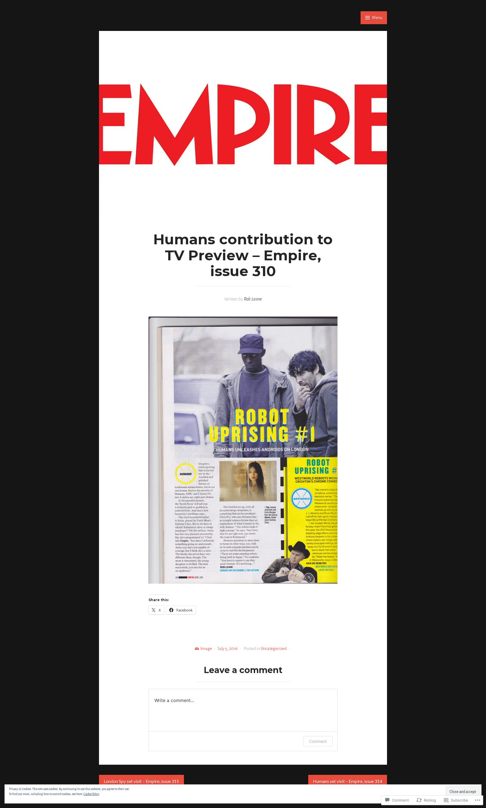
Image (206, 648)
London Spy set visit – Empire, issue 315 (141, 781)
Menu (377, 17)
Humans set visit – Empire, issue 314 (347, 781)
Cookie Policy (91, 794)
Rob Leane (253, 299)
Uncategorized (274, 648)
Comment (318, 741)
